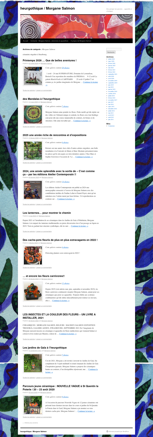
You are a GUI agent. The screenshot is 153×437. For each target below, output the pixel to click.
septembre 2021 (112, 74)
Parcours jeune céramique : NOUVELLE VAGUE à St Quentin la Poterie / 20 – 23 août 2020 (60, 387)
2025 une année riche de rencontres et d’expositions (54, 135)
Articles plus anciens (30, 423)
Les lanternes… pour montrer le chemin (47, 212)
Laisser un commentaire (44, 90)
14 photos (65, 181)
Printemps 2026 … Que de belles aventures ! (49, 60)
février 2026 (111, 63)
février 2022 (111, 72)
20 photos (65, 67)
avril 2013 (111, 115)
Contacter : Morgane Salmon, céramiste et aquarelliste (49, 41)
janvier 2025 (111, 65)
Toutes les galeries (29, 90)
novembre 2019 (112, 80)
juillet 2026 (111, 59)
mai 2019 (111, 87)
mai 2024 (111, 68)
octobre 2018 (112, 93)
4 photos (65, 247)
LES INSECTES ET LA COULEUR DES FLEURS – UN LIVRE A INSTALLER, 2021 (59, 316)
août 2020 (111, 76)
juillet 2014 (111, 111)
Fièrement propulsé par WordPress (119, 431)
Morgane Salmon (46, 63)
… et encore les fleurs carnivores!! (44, 276)
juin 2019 (111, 85)
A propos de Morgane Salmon (81, 41)
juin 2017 (111, 102)
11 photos (65, 283)
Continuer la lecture (82, 120)
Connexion (111, 126)
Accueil (25, 41)
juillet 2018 (111, 96)
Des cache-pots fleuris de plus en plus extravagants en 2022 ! (60, 240)
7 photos (65, 106)
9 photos (65, 396)
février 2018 (111, 98)
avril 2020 (111, 78)
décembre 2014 (112, 109)
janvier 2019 (111, 89)
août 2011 (111, 117)
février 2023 (111, 70)
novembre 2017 (112, 100)
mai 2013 (111, 113)
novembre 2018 (112, 91)
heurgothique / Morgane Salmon (47, 8)
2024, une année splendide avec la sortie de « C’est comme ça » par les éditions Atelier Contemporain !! (59, 172)
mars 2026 (111, 61)
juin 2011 (111, 119)
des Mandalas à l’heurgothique (41, 99)
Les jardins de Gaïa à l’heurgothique (45, 347)
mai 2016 (111, 104)
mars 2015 (111, 106)
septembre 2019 (112, 83)
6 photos (65, 142)
